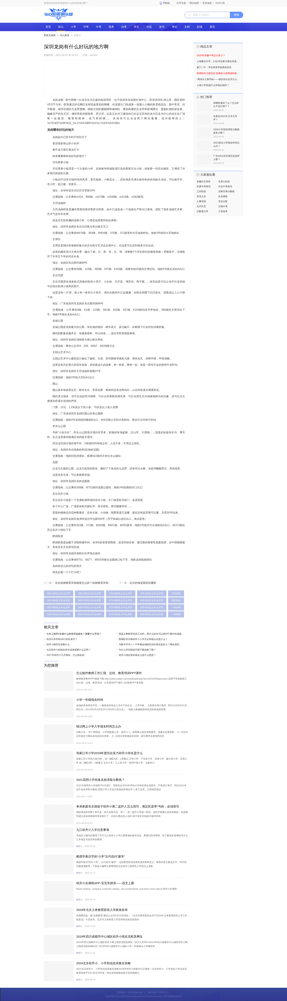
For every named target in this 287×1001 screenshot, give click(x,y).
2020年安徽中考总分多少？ (211, 55)
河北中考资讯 (225, 186)
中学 (86, 26)
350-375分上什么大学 (89, 600)
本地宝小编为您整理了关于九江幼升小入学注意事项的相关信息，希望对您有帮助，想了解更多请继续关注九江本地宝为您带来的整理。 (132, 837)
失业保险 (223, 196)
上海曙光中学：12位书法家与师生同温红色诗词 (218, 61)
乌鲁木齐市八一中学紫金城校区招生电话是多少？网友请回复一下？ (151, 644)
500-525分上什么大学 (151, 607)
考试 (174, 26)
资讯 (212, 26)
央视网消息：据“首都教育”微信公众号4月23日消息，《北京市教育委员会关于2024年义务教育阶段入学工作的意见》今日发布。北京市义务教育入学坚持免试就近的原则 (131, 917)
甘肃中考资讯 (204, 186)
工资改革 (223, 211)
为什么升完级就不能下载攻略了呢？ (137, 649)
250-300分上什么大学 (120, 593)
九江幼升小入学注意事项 (92, 829)
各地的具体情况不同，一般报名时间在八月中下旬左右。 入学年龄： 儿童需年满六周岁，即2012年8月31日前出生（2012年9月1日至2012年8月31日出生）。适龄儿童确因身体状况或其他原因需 (131, 707)
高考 (111, 26)
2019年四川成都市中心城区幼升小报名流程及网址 (109, 936)
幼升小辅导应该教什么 (58, 644)
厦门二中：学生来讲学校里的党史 (214, 67)
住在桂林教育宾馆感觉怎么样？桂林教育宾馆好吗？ (85, 582)
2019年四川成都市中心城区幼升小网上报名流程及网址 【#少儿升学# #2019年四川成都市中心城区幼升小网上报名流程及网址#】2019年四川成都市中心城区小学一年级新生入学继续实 (132, 944)
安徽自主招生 (204, 181)
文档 (187, 26)
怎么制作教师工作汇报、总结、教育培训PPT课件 (109, 673)
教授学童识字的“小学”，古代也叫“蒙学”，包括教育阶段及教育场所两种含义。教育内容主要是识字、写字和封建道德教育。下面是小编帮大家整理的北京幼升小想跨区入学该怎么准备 (131, 864)
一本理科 (176, 614)
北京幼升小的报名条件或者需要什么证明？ (69, 649)
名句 (161, 26)
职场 (199, 26)
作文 (136, 26)
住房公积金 (224, 181)
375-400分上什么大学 (120, 600)
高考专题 (181, 3)
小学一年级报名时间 (89, 699)
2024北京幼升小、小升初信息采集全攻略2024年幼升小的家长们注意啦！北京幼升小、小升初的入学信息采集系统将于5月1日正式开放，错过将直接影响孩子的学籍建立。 (131, 971)
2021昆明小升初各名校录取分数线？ (100, 779)
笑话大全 (201, 196)
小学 (73, 26)
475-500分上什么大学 (120, 607)
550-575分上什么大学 (89, 614)
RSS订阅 (220, 3)
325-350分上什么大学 (58, 600)
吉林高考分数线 (226, 191)
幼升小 (77, 35)
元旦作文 (201, 206)
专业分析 (223, 201)
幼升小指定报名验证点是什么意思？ (137, 655)
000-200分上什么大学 (58, 593)
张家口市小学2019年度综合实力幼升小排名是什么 (109, 753)
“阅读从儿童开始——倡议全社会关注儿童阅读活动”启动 (218, 79)
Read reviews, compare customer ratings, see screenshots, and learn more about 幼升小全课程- (127, 888)
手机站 (166, 3)
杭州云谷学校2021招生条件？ (62, 639)
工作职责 (201, 191)
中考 (98, 26)
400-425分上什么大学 (151, 600)
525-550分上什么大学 (58, 614)
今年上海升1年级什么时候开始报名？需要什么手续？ (74, 633)
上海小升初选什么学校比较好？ (213, 85)
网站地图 (194, 3)
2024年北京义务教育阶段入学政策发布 (102, 910)
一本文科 (176, 607)
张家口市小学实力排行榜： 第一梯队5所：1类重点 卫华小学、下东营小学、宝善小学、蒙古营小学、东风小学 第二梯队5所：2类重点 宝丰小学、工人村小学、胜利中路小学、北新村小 (131, 760)
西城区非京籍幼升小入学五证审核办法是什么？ (143, 639)
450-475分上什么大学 (89, 607)
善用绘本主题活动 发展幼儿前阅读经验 (217, 73)
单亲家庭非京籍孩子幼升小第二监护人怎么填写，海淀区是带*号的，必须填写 (127, 806)
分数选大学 (202, 211)
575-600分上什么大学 (120, 614)
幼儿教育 (64, 35)
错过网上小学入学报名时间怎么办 (98, 726)
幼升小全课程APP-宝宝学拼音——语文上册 (105, 883)
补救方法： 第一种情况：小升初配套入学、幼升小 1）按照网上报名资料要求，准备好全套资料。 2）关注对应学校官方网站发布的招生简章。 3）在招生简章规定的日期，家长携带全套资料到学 (132, 734)
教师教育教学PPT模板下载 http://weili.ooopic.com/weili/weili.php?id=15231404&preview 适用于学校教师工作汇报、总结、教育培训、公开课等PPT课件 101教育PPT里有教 (131, 680)
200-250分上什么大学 (89, 593)
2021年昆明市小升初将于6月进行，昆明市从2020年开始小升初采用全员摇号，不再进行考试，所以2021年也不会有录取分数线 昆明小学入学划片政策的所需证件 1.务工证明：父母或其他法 (131, 787)
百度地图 (207, 3)
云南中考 (223, 206)
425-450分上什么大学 (58, 607)
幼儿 (60, 26)
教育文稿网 (49, 35)
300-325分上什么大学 (151, 593)
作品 (149, 26)
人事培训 (201, 201)
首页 (48, 26)
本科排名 (176, 600)
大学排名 (176, 593)
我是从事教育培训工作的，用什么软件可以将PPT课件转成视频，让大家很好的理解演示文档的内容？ (151, 633)
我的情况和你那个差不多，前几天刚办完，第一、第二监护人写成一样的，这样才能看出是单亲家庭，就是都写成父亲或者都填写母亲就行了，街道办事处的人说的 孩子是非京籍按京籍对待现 (132, 814)
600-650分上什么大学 (151, 614)
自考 (124, 26)
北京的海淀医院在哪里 (143, 582)
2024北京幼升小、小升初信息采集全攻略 (103, 963)
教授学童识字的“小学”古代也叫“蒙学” (100, 856)
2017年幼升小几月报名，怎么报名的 (65, 655)
